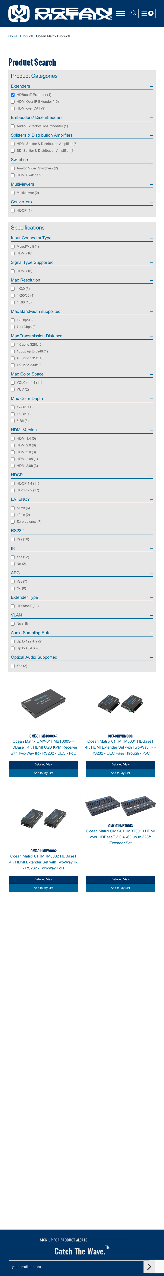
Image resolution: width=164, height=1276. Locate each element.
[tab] (82, 87)
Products (27, 36)
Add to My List (43, 773)
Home (13, 36)
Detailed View (43, 764)
